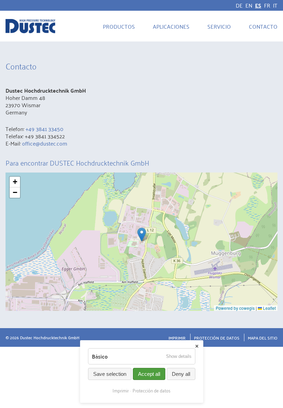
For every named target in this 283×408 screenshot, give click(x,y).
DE (239, 5)
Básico (100, 356)
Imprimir (177, 337)
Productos (119, 26)
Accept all (149, 374)
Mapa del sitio (262, 337)
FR (267, 5)
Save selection (109, 374)
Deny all (181, 374)
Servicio (219, 26)
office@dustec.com (44, 143)
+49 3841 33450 (45, 128)
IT (275, 5)
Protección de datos (217, 337)
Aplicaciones (171, 26)
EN (248, 5)
